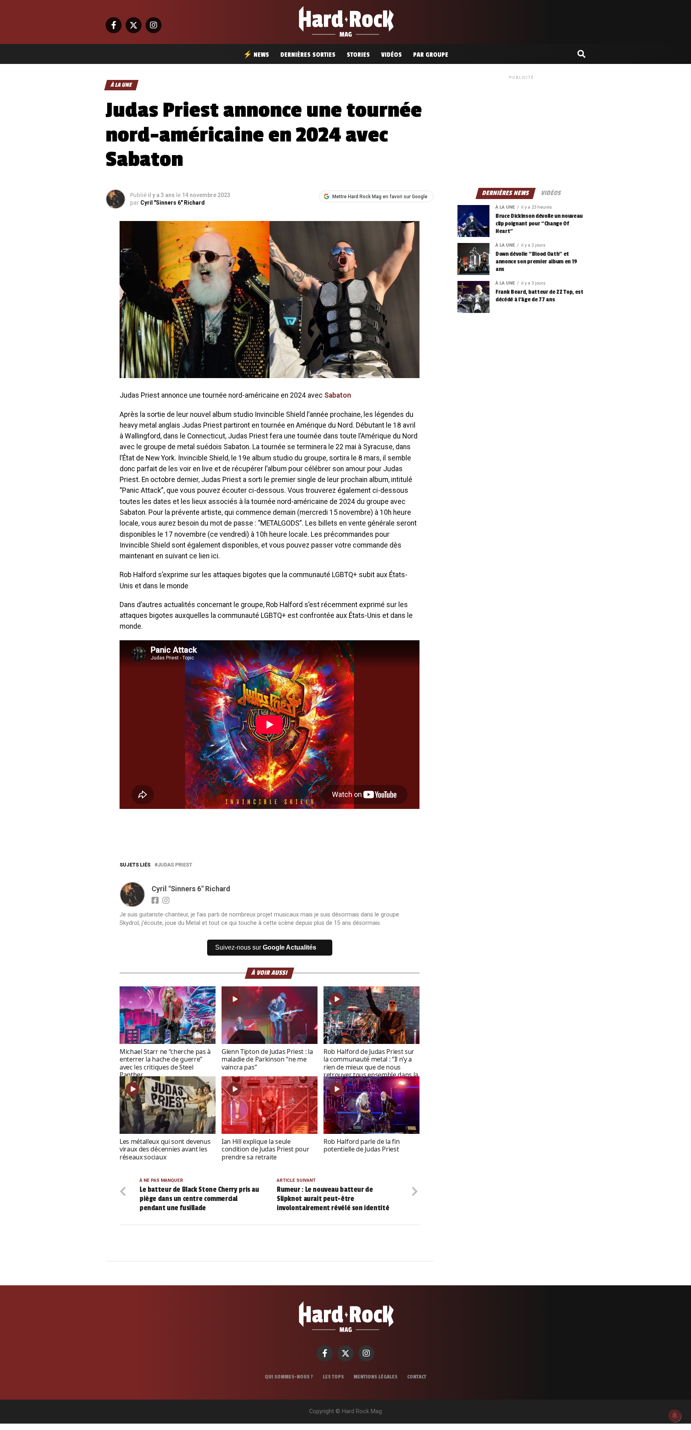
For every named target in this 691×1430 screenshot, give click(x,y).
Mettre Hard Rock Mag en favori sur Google (379, 196)
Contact (416, 1377)
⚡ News (256, 55)
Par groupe (430, 55)
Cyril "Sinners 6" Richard (172, 202)
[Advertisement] (521, 131)
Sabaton (337, 395)
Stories (358, 55)
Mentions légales (375, 1377)
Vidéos (391, 55)
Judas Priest (175, 865)
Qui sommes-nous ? (289, 1377)
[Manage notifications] (674, 1415)
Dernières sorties (308, 55)
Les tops (333, 1377)
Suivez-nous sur (265, 947)
